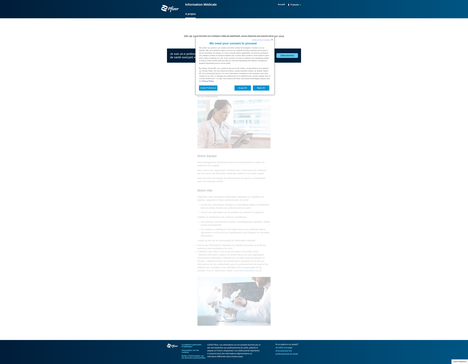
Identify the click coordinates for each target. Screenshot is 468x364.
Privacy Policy (208, 81)
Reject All (261, 88)
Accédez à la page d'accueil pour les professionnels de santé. (287, 351)
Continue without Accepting (262, 39)
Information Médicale (201, 4)
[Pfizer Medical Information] (172, 346)
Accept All (243, 88)
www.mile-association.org (246, 270)
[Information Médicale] (170, 8)
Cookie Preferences (460, 362)
